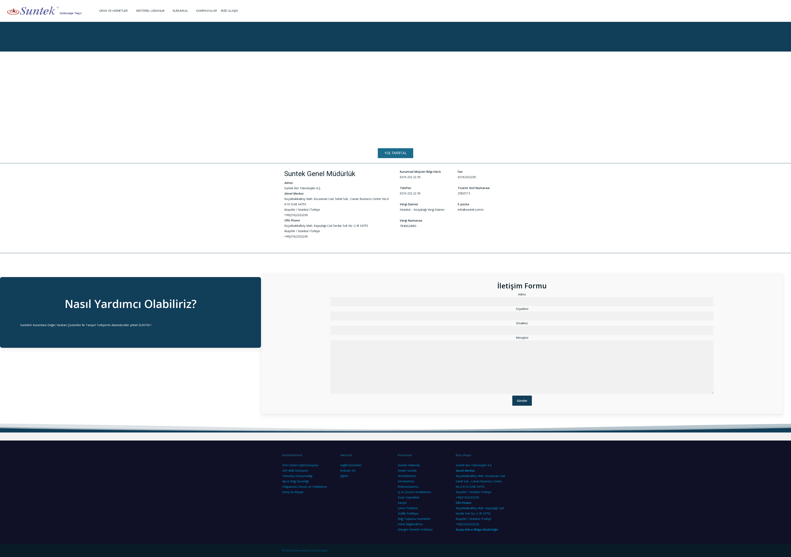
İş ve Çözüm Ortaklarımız (414, 492)
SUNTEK (144, 325)
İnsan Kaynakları (408, 497)
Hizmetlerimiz (407, 476)
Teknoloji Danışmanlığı (297, 476)
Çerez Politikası (408, 508)
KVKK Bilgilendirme (410, 524)
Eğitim (344, 476)
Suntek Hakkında (409, 465)
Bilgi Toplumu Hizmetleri (414, 519)
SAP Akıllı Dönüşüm (295, 470)
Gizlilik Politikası (408, 513)
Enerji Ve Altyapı (292, 492)
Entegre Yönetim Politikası (415, 529)
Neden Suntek (407, 470)
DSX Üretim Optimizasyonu (300, 465)
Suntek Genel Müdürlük (319, 173)
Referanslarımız (408, 487)
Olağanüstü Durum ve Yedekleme (304, 487)
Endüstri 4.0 (348, 470)
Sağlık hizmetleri (351, 465)
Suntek (24, 325)
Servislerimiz (406, 481)
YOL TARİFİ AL (395, 153)
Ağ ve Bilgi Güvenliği (295, 481)
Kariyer (402, 503)
